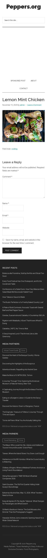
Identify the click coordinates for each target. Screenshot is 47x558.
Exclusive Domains (15, 549)
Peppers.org (23, 6)
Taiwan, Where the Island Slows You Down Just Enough (23, 453)
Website (5, 228)
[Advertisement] (23, 52)
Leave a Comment (34, 105)
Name (5, 203)
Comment (7, 177)
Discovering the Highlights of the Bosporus (18, 364)
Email (5, 215)
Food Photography (31, 549)
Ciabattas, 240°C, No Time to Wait (15, 329)
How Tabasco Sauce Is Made (13, 297)
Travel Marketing (22, 546)
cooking (14, 149)
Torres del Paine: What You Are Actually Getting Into (21, 420)
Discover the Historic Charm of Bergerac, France (20, 406)
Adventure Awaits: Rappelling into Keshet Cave (19, 369)
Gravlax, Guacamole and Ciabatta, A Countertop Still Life (23, 315)
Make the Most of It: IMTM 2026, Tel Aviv (17, 375)
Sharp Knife (35, 546)
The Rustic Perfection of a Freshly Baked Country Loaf (22, 302)
